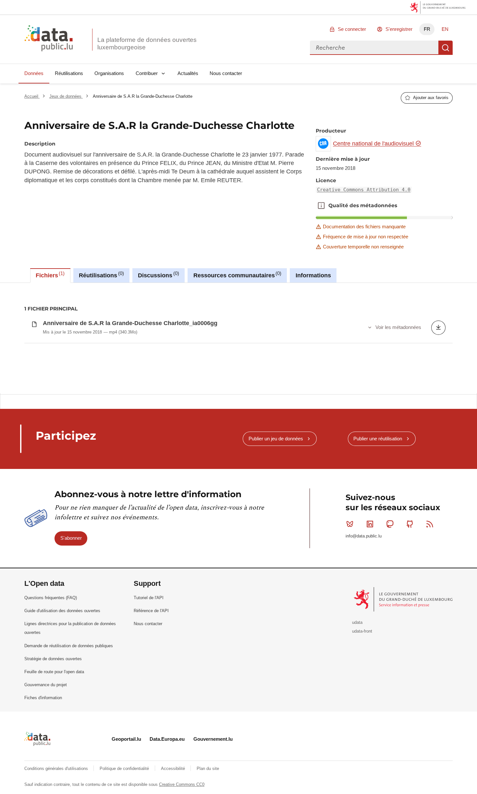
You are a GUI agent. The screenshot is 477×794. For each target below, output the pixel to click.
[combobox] (374, 48)
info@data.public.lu (364, 536)
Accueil (32, 96)
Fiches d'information (43, 697)
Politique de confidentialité (125, 768)
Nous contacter (226, 73)
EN (445, 29)
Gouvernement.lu (213, 739)
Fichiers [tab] (49, 275)
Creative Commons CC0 (181, 784)
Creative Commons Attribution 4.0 (363, 190)
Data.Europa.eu (167, 739)
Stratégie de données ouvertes (53, 658)
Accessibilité (173, 768)
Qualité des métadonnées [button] (321, 205)
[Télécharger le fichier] (438, 328)
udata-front (362, 631)
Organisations (109, 73)
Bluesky (350, 524)
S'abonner (71, 538)
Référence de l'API (151, 610)
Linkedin (370, 524)
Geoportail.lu (126, 739)
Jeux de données (66, 96)
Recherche (445, 48)
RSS (430, 524)
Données (33, 73)
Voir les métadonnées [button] (398, 327)
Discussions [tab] (157, 275)
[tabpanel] (238, 338)
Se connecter (352, 29)
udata (357, 622)
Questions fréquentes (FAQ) (50, 597)
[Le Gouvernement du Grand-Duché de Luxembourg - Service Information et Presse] (404, 599)
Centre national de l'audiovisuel (374, 143)
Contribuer (147, 73)
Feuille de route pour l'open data (54, 671)
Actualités (187, 73)
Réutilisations (69, 73)
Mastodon (390, 524)
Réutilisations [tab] (100, 275)
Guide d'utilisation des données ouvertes (62, 610)
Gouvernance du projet (45, 684)
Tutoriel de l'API (149, 597)
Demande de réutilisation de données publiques (68, 645)
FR (427, 29)
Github (410, 524)
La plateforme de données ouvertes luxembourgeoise (147, 43)
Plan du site (208, 768)
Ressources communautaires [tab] (236, 275)
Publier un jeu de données (276, 438)
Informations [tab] (313, 275)
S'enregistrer (398, 29)
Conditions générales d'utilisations (56, 768)
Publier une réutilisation (377, 438)
